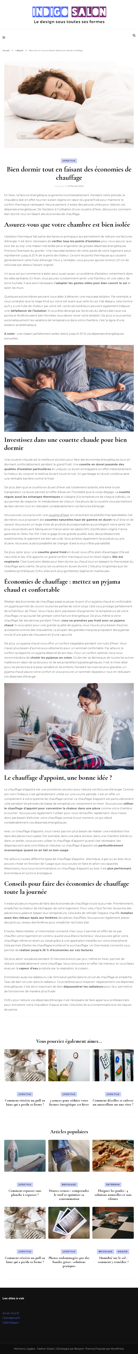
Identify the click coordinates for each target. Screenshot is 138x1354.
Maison (122, 1251)
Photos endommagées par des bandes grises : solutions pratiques (69, 1262)
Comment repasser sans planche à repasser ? (25, 1193)
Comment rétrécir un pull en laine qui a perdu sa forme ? (25, 1102)
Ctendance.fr (11, 1318)
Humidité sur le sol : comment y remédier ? (113, 1260)
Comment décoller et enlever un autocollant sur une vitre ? (113, 1102)
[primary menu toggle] (5, 37)
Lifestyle (69, 161)
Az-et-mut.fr (11, 1313)
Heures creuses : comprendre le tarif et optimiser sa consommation (69, 1195)
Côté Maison (11, 1322)
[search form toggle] (134, 35)
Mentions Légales (24, 1348)
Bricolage (69, 1184)
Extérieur (113, 1184)
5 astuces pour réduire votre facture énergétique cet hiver (69, 1102)
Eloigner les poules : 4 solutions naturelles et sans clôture (113, 1195)
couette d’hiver (59, 515)
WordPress (117, 1348)
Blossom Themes (84, 1348)
